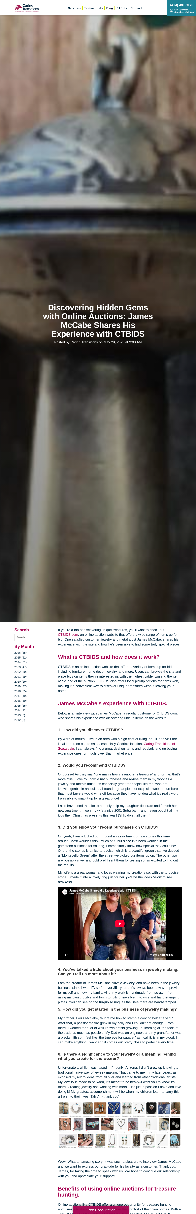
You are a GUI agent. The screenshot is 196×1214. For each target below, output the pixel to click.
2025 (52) (20, 657)
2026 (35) (20, 652)
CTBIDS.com (68, 634)
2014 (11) (20, 710)
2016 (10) (20, 700)
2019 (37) (20, 686)
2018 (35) (20, 691)
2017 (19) (20, 695)
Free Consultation (100, 1210)
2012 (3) (19, 720)
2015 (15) (20, 705)
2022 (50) (20, 671)
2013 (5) (19, 715)
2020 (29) (20, 681)
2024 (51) (20, 662)
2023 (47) (20, 667)
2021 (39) (20, 676)
